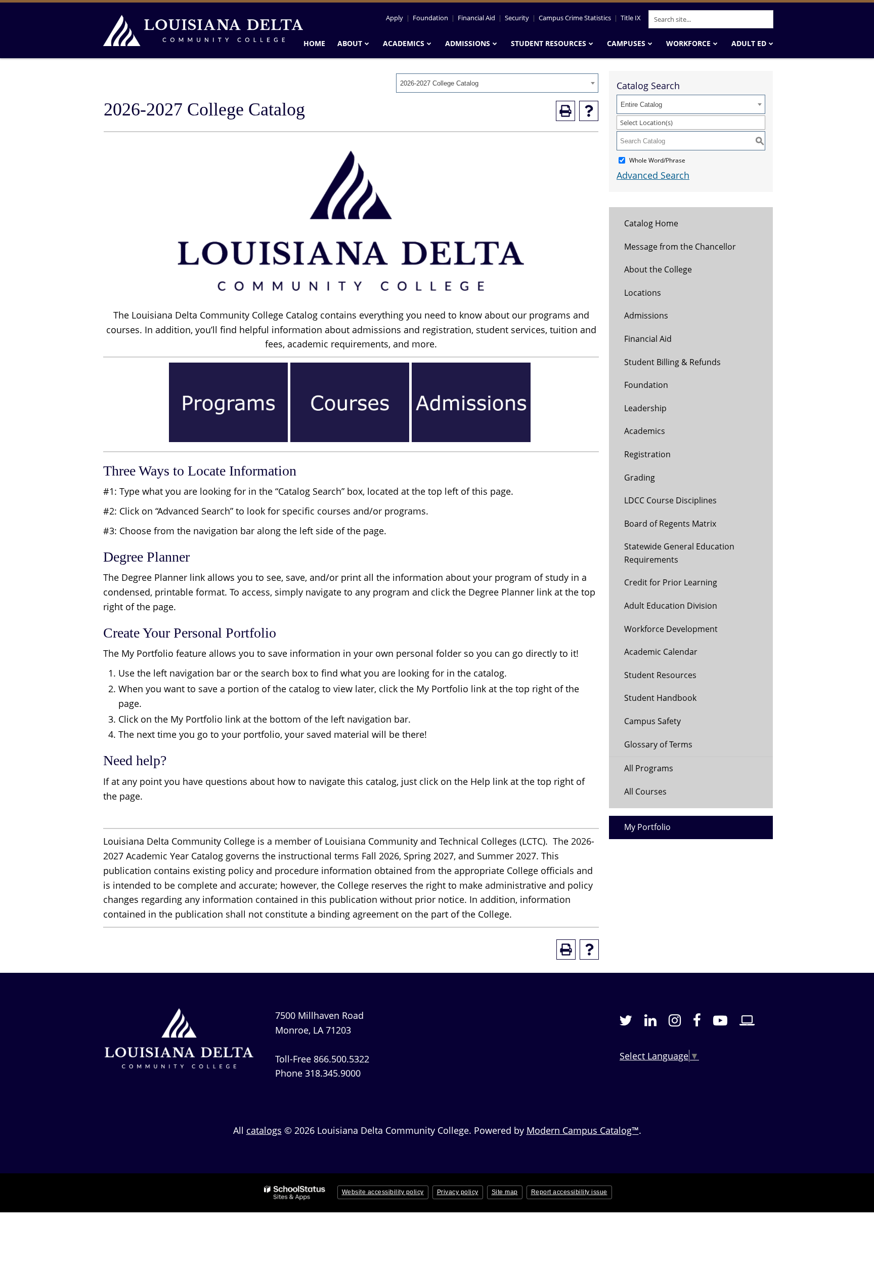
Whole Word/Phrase (657, 160)
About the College (658, 269)
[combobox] (497, 83)
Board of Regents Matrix (670, 523)
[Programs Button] (228, 438)
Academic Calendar (660, 651)
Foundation (430, 17)
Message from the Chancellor (680, 246)
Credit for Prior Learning (670, 582)
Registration (647, 454)
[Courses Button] (349, 438)
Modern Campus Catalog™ (583, 1130)
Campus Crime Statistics (575, 17)
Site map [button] (505, 1192)
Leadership (645, 408)
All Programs (648, 768)
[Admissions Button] (471, 438)
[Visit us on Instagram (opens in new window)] (675, 1020)
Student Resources (660, 675)
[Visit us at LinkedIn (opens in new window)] (650, 1020)
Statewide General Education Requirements (679, 553)
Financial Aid (476, 17)
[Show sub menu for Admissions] (495, 43)
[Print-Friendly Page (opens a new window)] (565, 111)
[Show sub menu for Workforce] (715, 43)
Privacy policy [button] (457, 1192)
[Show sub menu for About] (367, 43)
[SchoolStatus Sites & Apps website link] (295, 1192)
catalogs (264, 1130)
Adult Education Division (670, 605)
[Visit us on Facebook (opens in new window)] (697, 1020)
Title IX (631, 17)
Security (517, 17)
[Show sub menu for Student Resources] (591, 43)
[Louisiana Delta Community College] (202, 30)
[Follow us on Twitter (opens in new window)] (625, 1020)
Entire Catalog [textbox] (641, 104)
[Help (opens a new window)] (588, 111)
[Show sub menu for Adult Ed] (771, 43)
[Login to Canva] (747, 1020)
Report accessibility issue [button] (569, 1192)
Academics (644, 431)
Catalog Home (651, 223)
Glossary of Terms (658, 744)
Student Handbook (660, 697)
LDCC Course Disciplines (670, 500)
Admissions (646, 315)
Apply (394, 17)
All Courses (645, 791)
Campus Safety (652, 721)
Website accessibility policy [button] (383, 1192)
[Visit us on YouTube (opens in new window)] (720, 1020)
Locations (642, 292)
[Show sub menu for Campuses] (650, 43)
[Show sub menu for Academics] (429, 43)
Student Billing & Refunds (672, 362)
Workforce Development (671, 629)
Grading (639, 477)
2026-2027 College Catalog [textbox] (439, 83)
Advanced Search (653, 175)
